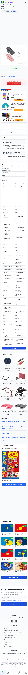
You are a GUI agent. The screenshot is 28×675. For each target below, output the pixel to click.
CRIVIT (5, 73)
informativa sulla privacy (16, 600)
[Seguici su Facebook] (11, 621)
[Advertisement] (14, 29)
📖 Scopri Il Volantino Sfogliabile (14, 484)
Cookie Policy (7, 644)
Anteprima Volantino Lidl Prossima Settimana (14, 633)
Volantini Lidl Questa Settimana (11, 630)
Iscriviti (14, 604)
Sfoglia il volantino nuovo (14, 83)
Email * (3, 175)
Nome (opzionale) (6, 170)
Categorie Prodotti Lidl (9, 637)
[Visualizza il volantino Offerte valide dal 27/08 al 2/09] (14, 464)
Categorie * (4, 180)
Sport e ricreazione (10, 76)
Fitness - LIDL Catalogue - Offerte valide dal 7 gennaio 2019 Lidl (7, 4)
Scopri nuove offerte (14, 577)
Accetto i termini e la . (11, 600)
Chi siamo (6, 628)
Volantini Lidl (5, 11)
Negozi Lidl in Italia (8, 635)
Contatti (6, 640)
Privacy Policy (7, 642)
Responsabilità (7, 647)
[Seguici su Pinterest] (16, 621)
